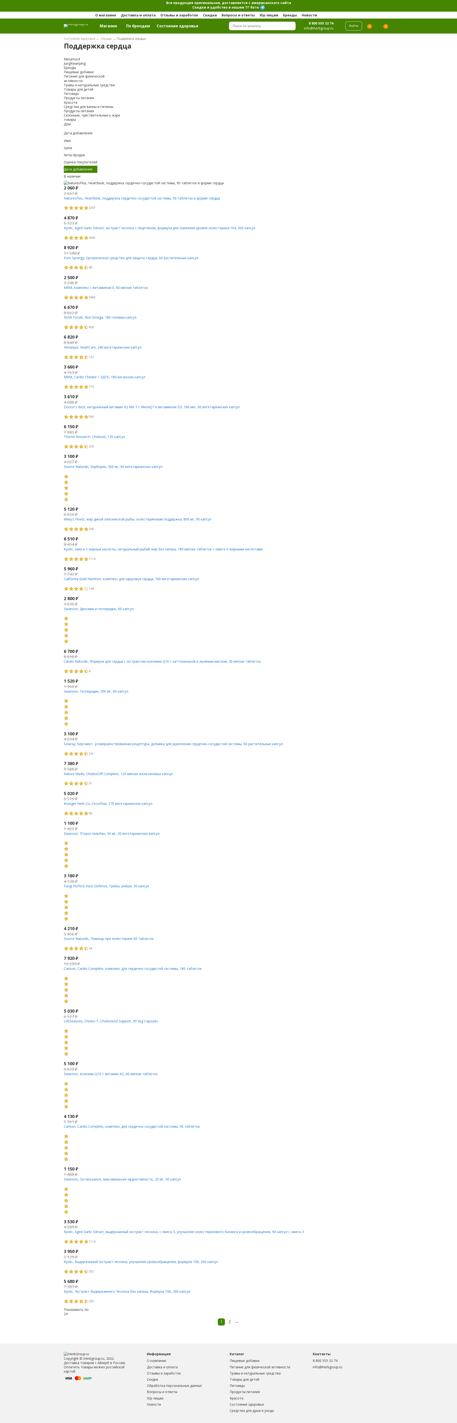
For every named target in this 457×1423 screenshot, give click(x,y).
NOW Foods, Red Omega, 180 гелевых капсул (100, 317)
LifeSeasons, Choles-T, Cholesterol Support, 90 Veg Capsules (111, 1021)
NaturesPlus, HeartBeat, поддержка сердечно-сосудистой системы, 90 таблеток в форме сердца (142, 198)
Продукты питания (245, 1391)
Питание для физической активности (260, 1367)
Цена (68, 148)
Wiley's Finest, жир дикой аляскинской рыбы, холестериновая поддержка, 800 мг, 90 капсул (137, 519)
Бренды (290, 15)
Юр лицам (269, 15)
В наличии (72, 176)
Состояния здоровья (247, 1404)
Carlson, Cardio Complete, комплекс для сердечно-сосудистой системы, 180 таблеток (133, 968)
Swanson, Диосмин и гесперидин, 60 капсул (99, 609)
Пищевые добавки (244, 1360)
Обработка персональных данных (174, 1385)
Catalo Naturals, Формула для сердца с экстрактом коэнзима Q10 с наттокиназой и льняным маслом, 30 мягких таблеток (162, 661)
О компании (156, 1360)
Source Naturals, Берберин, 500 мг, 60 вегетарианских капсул (113, 466)
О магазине (105, 15)
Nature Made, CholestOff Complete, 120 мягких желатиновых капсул (118, 774)
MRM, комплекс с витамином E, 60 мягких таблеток (106, 287)
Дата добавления (78, 133)
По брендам (138, 26)
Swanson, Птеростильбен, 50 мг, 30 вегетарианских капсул (111, 833)
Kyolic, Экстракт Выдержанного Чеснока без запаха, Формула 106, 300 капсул (127, 1291)
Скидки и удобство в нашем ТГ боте (225, 7)
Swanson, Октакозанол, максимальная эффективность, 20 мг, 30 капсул (122, 1179)
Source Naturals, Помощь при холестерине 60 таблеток (109, 938)
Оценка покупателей (80, 162)
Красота (236, 1398)
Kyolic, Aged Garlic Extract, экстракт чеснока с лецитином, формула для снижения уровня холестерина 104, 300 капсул (159, 228)
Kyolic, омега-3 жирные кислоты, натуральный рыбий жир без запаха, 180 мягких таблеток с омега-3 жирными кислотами (163, 549)
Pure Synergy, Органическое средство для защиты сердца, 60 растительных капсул (131, 258)
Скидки (210, 15)
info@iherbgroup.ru (327, 1367)
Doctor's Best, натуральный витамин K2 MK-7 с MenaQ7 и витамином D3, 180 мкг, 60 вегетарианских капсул (152, 407)
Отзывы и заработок (179, 15)
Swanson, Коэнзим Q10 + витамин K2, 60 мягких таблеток (111, 1074)
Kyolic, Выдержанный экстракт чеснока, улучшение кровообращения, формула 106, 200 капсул (141, 1261)
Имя (67, 140)
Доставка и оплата (138, 15)
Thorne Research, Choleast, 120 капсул (94, 436)
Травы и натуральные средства (255, 1373)
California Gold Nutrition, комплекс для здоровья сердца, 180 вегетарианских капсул (131, 579)
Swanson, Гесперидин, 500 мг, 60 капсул (96, 691)
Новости (309, 15)
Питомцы (237, 1385)
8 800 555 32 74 (321, 23)
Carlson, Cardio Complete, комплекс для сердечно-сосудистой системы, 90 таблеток (132, 1126)
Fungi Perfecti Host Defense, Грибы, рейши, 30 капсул (106, 886)
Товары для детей (244, 1379)
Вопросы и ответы (238, 15)
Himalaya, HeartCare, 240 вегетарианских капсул (102, 347)
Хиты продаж (74, 155)
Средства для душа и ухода (252, 1410)
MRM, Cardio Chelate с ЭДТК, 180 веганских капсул (104, 377)
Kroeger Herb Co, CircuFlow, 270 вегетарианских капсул (108, 803)
